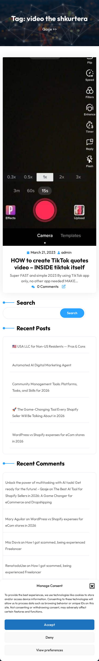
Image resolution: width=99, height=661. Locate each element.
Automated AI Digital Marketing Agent (41, 365)
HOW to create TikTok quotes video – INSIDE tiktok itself (49, 264)
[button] (92, 585)
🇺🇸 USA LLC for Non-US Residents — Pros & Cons (48, 346)
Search (26, 302)
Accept (49, 624)
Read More (47, 151)
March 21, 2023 (43, 252)
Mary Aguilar (15, 519)
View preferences (49, 650)
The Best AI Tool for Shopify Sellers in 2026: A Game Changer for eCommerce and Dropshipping (44, 495)
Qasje (47, 29)
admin (66, 252)
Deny (50, 637)
